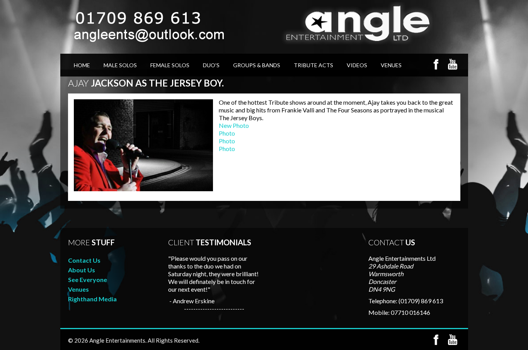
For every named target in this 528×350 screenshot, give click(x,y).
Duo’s (211, 65)
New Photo (234, 125)
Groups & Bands (256, 65)
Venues (391, 65)
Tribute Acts (313, 65)
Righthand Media (92, 298)
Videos (357, 65)
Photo (227, 133)
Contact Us (84, 260)
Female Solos (169, 65)
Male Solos (120, 65)
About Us (81, 270)
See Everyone (87, 279)
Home (82, 65)
